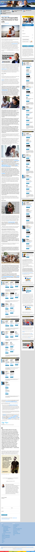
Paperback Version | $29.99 (29, 118)
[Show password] (32, 35)
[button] (17, 7)
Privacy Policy (28, 547)
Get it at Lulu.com (17, 296)
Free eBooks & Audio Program (6, 11)
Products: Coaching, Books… (6, 537)
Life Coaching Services (5, 526)
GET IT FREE (7, 325)
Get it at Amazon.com (6, 285)
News (14, 534)
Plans (2, 542)
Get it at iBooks (12, 335)
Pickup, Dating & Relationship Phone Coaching (6, 530)
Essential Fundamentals (16, 533)
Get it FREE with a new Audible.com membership (29, 66)
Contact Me (3, 538)
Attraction (14, 527)
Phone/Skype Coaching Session (18, 11)
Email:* (23, 30)
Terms (31, 547)
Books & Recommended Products (7, 13)
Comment (3, 498)
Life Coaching (15, 526)
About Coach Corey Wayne (7, 532)
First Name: (23, 27)
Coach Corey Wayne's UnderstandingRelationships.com (6, 2)
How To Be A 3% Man (14, 43)
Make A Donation (28, 10)
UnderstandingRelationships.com (8, 276)
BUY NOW (17, 286)
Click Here (29, 47)
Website (2, 511)
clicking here (23, 331)
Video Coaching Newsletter (5, 16)
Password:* (23, 33)
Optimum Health (15, 532)
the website (3, 173)
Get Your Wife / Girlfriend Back (17, 528)
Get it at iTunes (17, 285)
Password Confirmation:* (25, 36)
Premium (3, 541)
